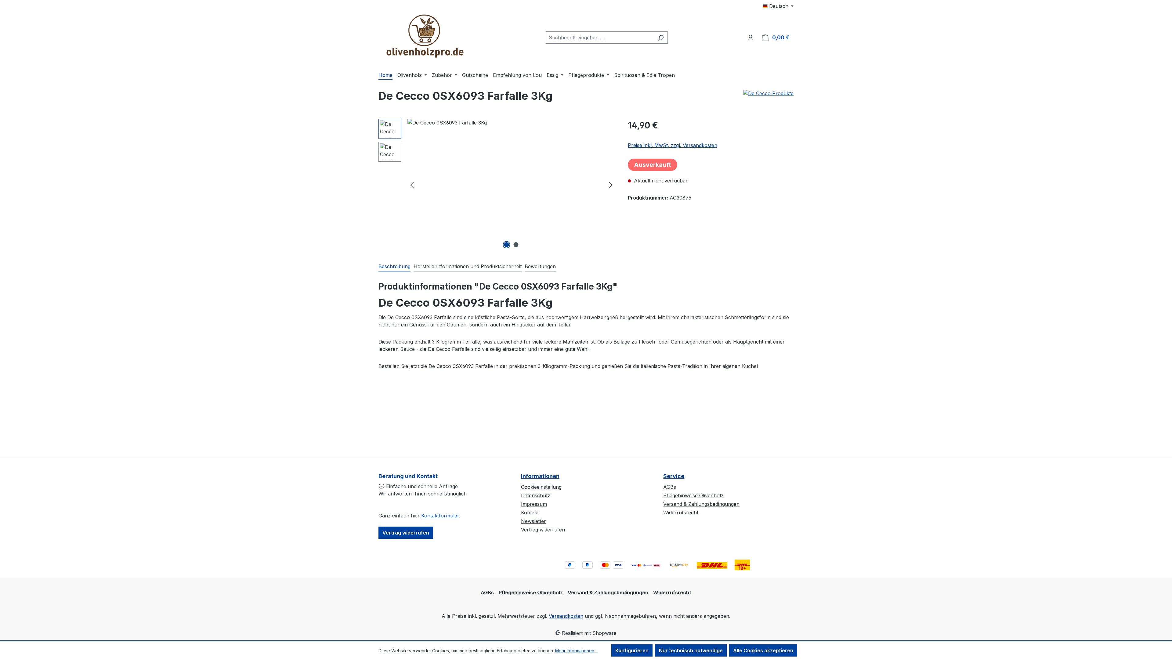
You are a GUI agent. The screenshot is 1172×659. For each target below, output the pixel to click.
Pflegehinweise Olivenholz (693, 495)
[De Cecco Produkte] (768, 93)
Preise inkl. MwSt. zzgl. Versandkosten (672, 145)
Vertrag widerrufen (405, 533)
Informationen (540, 476)
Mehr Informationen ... (576, 650)
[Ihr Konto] (750, 37)
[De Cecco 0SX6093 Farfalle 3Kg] (511, 184)
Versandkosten (566, 616)
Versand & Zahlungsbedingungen (701, 504)
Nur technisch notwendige (691, 650)
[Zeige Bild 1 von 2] (506, 244)
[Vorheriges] (412, 185)
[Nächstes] (610, 185)
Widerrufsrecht (680, 513)
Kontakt (530, 513)
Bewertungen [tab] (540, 266)
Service (673, 476)
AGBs (669, 487)
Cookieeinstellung (541, 487)
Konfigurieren (632, 650)
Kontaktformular (440, 516)
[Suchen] (660, 37)
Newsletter (533, 521)
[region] (497, 184)
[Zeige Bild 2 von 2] (516, 244)
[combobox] (600, 37)
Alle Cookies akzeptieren (763, 650)
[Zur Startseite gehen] (424, 36)
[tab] (394, 266)
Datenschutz (535, 495)
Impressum (534, 504)
